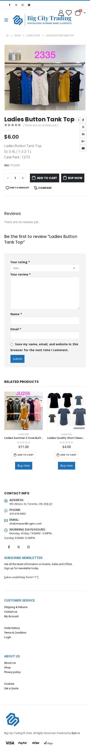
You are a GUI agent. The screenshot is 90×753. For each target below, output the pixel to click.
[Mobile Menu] (7, 20)
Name (16, 314)
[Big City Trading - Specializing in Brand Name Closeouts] (19, 20)
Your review (20, 274)
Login (7, 637)
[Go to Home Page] (7, 35)
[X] (16, 5)
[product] (23, 411)
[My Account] (61, 12)
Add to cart (47, 178)
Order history (12, 628)
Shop (7, 667)
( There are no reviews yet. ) (40, 125)
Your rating (20, 262)
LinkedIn (83, 134)
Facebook (83, 120)
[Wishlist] (68, 12)
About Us (10, 662)
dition (22, 632)
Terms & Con (11, 632)
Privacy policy (12, 672)
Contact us (10, 611)
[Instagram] (22, 5)
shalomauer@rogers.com (25, 523)
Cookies (9, 683)
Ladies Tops (23, 434)
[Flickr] (29, 5)
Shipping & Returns (15, 607)
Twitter (83, 127)
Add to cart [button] (25, 454)
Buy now (75, 178)
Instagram (28, 547)
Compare (45, 188)
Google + (83, 141)
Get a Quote (11, 688)
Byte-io (76, 733)
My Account (11, 616)
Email (83, 148)
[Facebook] (9, 5)
